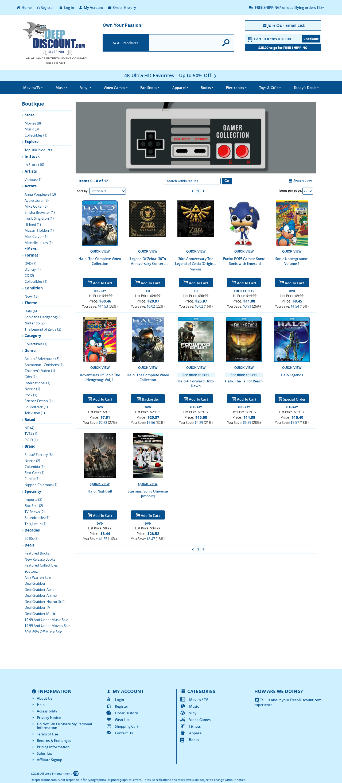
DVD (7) (30, 263)
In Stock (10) (34, 164)
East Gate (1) (34, 472)
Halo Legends (292, 375)
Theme (31, 302)
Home (26, 7)
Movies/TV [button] (31, 87)
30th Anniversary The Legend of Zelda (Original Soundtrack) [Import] (195, 261)
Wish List (122, 719)
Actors (31, 185)
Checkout (311, 39)
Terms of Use (47, 734)
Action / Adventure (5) (42, 358)
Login (119, 699)
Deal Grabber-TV (37, 607)
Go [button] (226, 181)
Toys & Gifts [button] (268, 87)
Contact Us (124, 733)
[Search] (226, 43)
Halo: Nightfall (100, 491)
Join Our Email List (285, 25)
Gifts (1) (31, 376)
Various (195, 269)
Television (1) (35, 412)
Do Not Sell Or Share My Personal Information (64, 726)
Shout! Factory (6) (39, 454)
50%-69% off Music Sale (43, 631)
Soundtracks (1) (37, 517)
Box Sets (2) (34, 505)
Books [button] (206, 87)
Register (47, 7)
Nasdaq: (56, 62)
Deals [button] (305, 87)
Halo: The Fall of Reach (244, 381)
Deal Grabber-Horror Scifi (45, 601)
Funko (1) (32, 478)
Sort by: (82, 191)
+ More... (32, 248)
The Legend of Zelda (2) (43, 329)
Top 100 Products (38, 150)
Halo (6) (31, 311)
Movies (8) (33, 123)
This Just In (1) (35, 523)
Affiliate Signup (49, 760)
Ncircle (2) (32, 460)
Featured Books (37, 553)
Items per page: (290, 190)
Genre (30, 350)
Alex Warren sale (38, 577)
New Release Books (40, 559)
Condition (34, 287)
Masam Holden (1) (39, 230)
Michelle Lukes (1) (39, 242)
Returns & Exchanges (54, 740)
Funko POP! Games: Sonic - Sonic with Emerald (244, 261)
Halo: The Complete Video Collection (100, 261)
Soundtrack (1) (36, 407)
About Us (44, 698)
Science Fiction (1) (39, 400)
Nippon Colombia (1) (41, 484)
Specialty (33, 491)
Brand (30, 446)
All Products (127, 42)
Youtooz (31, 571)
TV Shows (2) (35, 511)
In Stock (32, 156)
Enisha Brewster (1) (40, 212)
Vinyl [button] (84, 87)
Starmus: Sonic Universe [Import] (148, 493)
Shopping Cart (126, 726)
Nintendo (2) (35, 323)
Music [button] (60, 87)
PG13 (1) (31, 439)
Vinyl (193, 713)
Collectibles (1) (36, 135)
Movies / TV (198, 699)
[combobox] (107, 191)
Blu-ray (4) (33, 269)
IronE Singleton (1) (39, 218)
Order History (124, 7)
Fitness (195, 726)
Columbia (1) (35, 466)
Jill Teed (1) (33, 224)
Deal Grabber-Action (41, 589)
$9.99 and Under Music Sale (46, 619)
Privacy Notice (49, 717)
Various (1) (33, 179)
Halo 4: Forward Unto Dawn (196, 383)
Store (29, 114)
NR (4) (29, 427)
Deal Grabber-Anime (41, 595)
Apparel (196, 733)
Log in (68, 7)
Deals (29, 545)
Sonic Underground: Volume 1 (291, 261)
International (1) (37, 383)
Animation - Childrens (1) (44, 364)
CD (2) (29, 275)
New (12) (31, 296)
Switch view (302, 180)
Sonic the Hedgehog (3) (43, 317)
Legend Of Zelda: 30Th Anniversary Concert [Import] (148, 261)
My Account (93, 7)
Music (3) (32, 129)
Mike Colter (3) (36, 206)
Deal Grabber (35, 583)
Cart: (272, 38)
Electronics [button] (235, 87)
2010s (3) (31, 538)
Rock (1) (31, 395)
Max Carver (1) (36, 236)
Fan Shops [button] (148, 87)
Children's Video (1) (40, 370)
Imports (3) (33, 499)
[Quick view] (100, 251)
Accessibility (47, 711)
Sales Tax (44, 753)
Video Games (200, 719)
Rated (30, 419)
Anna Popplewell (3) (40, 194)
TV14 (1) (31, 433)
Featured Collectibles (41, 565)
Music (194, 706)
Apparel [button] (179, 87)
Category (33, 335)
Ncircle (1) (32, 388)
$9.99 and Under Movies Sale (47, 625)
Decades (32, 530)
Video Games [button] (114, 87)
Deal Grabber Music (40, 613)
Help (41, 705)
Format (31, 255)
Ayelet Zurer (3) (37, 200)
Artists (31, 171)
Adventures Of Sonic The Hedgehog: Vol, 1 (100, 377)
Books (194, 739)
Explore (31, 141)
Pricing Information (53, 747)
